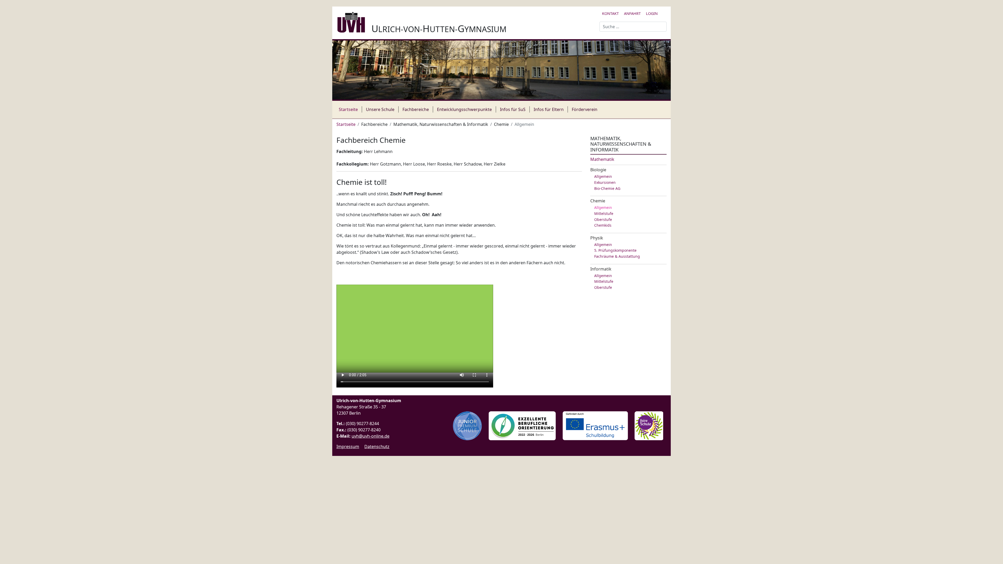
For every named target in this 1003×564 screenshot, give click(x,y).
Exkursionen (605, 182)
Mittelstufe (603, 213)
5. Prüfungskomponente (615, 250)
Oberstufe (603, 219)
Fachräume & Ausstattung (617, 256)
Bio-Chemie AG (607, 188)
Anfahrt (632, 13)
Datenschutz (376, 446)
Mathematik (602, 159)
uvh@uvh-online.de (370, 436)
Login (652, 13)
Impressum (347, 446)
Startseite (348, 109)
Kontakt (610, 13)
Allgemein (603, 176)
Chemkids (602, 225)
